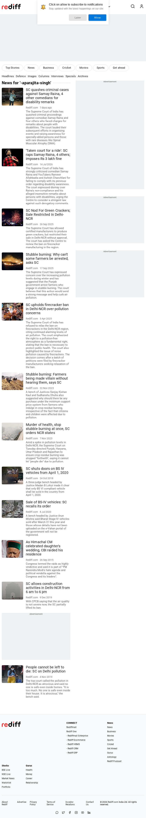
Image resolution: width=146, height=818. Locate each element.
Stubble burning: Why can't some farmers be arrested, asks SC (47, 258)
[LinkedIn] (89, 812)
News (31, 67)
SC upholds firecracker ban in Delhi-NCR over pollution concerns (47, 309)
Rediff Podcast (114, 761)
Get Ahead (112, 748)
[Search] (132, 6)
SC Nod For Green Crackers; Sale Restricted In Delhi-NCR (48, 214)
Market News (8, 778)
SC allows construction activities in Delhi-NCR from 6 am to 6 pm (48, 588)
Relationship (32, 782)
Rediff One (71, 731)
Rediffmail (71, 727)
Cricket (66, 67)
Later (78, 17)
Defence (21, 76)
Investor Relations (70, 803)
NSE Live (6, 774)
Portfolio (6, 787)
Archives (83, 76)
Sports (101, 67)
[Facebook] (69, 812)
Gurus (110, 753)
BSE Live (6, 770)
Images (32, 76)
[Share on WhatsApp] (57, 812)
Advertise (21, 802)
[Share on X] (63, 812)
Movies (83, 67)
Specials (71, 76)
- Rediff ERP (72, 753)
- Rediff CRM (72, 748)
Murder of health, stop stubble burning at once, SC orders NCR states (48, 429)
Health (29, 770)
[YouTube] (82, 812)
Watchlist (6, 782)
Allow (97, 17)
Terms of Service (51, 803)
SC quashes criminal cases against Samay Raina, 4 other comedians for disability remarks (47, 96)
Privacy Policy (33, 803)
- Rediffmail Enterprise (77, 735)
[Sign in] (141, 6)
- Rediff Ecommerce (75, 740)
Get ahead (119, 67)
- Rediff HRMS (73, 744)
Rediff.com (113, 802)
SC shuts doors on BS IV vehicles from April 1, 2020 (47, 471)
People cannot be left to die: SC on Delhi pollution (46, 669)
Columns (43, 76)
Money (29, 774)
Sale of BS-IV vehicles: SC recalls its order (46, 504)
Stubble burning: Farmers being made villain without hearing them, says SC (47, 378)
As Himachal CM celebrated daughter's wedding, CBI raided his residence (44, 548)
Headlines (8, 76)
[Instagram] (76, 812)
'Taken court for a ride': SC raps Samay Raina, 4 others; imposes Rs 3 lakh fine (48, 155)
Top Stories (12, 67)
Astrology (112, 757)
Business (48, 67)
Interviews (57, 76)
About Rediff (5, 803)
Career (29, 778)
